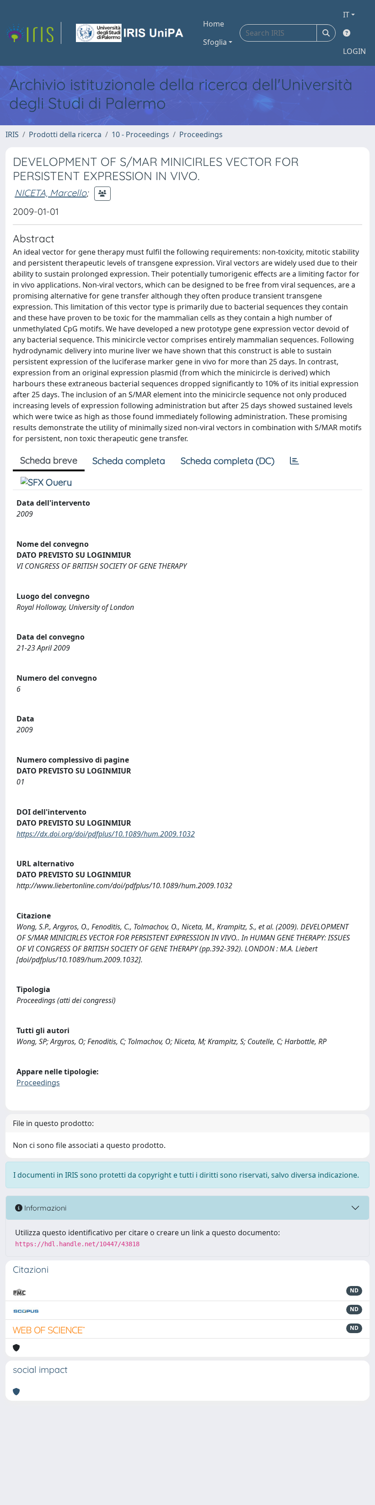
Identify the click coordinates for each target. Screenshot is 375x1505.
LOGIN (354, 51)
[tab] (294, 460)
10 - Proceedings (140, 134)
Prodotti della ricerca (65, 134)
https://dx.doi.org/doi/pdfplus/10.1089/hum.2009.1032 (105, 834)
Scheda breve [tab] (48, 460)
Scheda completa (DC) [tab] (227, 460)
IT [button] (346, 15)
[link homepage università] (130, 33)
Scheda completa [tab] (128, 460)
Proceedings (201, 134)
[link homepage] (33, 33)
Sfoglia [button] (215, 42)
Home (213, 24)
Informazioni (44, 1207)
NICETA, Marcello (50, 192)
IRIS (12, 134)
